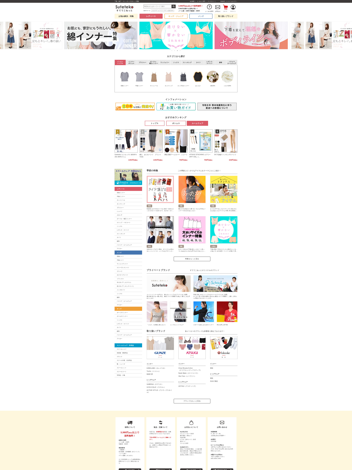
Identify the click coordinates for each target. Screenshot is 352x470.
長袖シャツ (120, 256)
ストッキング (121, 233)
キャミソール (121, 200)
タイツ (119, 237)
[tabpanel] (176, 35)
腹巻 (118, 241)
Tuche (153, 371)
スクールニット (121, 367)
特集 (126, 16)
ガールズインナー (122, 316)
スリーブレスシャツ (123, 267)
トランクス (120, 278)
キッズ (119, 309)
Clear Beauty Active (190, 369)
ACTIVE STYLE (159, 391)
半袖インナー (121, 196)
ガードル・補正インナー (124, 218)
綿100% (170, 10)
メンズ (201, 16)
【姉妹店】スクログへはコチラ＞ (228, 1)
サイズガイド (211, 1)
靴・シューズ (121, 364)
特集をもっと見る (192, 259)
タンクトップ (121, 204)
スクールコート (121, 371)
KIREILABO (156, 368)
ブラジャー (120, 207)
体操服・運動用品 (122, 353)
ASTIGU (187, 386)
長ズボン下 (125, 286)
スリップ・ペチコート (123, 222)
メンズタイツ (121, 290)
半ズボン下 (124, 282)
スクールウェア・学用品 (125, 345)
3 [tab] (177, 51)
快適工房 (150, 374)
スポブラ (154, 10)
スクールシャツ (121, 349)
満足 (211, 368)
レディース (151, 16)
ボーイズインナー (122, 312)
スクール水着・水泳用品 (124, 360)
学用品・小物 (121, 375)
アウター (119, 248)
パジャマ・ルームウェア (124, 245)
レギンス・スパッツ (123, 230)
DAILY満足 (214, 381)
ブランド (225, 16)
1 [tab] (172, 51)
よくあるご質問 (201, 1)
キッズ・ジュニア (176, 16)
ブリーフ (119, 271)
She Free (187, 376)
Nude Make (188, 373)
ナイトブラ (162, 10)
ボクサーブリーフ (122, 275)
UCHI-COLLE (156, 387)
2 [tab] (175, 51)
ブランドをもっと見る (192, 401)
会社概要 (192, 1)
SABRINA (155, 384)
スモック (119, 356)
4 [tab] (180, 51)
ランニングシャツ (122, 263)
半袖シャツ (120, 260)
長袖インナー (121, 192)
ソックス (119, 226)
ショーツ (119, 211)
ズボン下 (119, 215)
